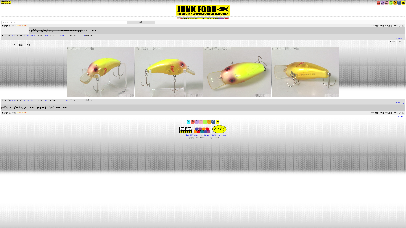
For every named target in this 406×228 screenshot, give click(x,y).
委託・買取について (196, 135)
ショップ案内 (184, 135)
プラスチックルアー (30, 36)
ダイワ (47, 36)
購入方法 (206, 135)
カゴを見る (400, 38)
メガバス (13, 36)
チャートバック (80, 36)
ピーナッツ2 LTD (62, 36)
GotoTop (400, 116)
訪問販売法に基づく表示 (218, 135)
